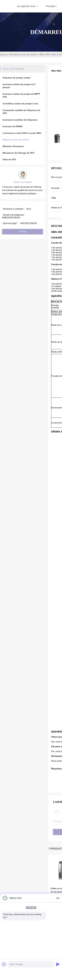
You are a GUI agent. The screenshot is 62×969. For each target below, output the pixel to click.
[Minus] (58, 898)
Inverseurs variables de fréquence (20, 120)
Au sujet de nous (26, 6)
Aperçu (4, 54)
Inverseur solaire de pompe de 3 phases (19, 86)
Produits (50, 6)
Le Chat (22, 231)
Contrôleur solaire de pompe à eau (20, 103)
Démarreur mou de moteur (23, 54)
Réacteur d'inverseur (13, 146)
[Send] (57, 964)
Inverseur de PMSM (12, 126)
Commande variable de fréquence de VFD (21, 111)
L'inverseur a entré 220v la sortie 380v (22, 133)
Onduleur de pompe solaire (17, 78)
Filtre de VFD (9, 159)
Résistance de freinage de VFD (18, 153)
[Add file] (4, 964)
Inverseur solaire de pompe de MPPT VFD (21, 95)
